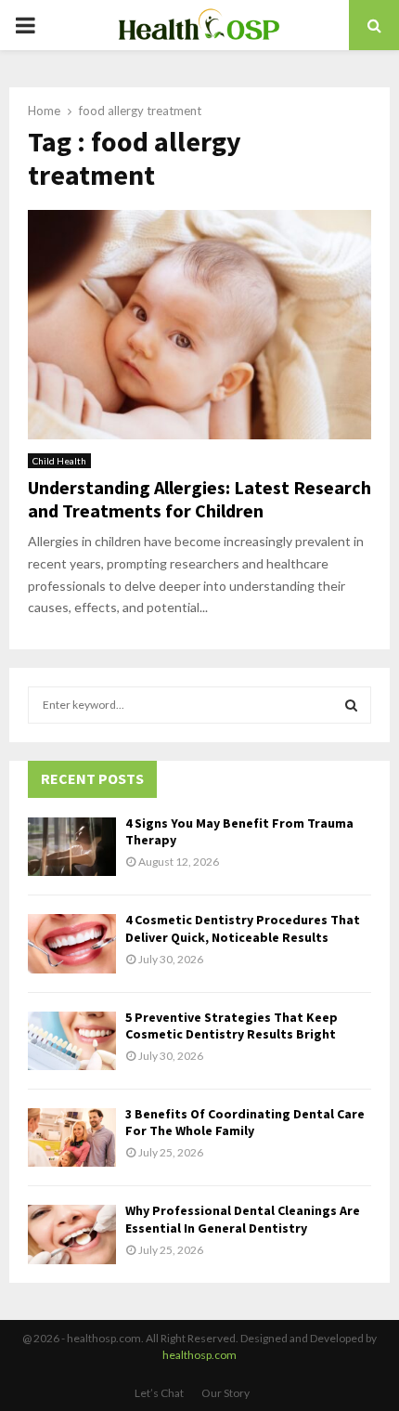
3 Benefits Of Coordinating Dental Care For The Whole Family (245, 1122)
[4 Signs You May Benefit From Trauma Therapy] (72, 846)
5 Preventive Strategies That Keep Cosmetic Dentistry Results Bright (231, 1025)
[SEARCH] (351, 705)
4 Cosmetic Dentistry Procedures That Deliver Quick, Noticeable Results (242, 928)
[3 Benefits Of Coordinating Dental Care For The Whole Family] (72, 1137)
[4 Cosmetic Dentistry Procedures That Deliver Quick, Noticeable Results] (72, 943)
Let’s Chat (159, 1393)
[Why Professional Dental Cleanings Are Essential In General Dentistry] (72, 1234)
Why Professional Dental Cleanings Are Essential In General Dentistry (242, 1218)
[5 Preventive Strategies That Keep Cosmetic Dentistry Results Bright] (72, 1041)
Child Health (59, 460)
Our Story (225, 1393)
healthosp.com (199, 1355)
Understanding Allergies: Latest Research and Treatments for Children (199, 499)
